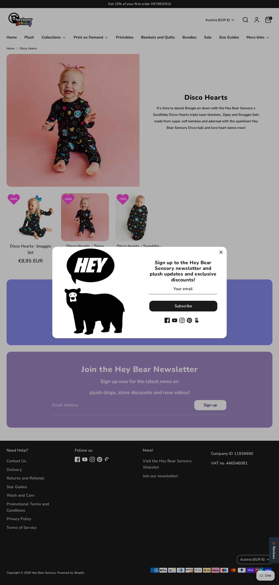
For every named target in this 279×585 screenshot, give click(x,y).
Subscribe (183, 306)
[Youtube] (174, 320)
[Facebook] (167, 320)
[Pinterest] (189, 320)
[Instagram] (182, 320)
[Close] (221, 252)
